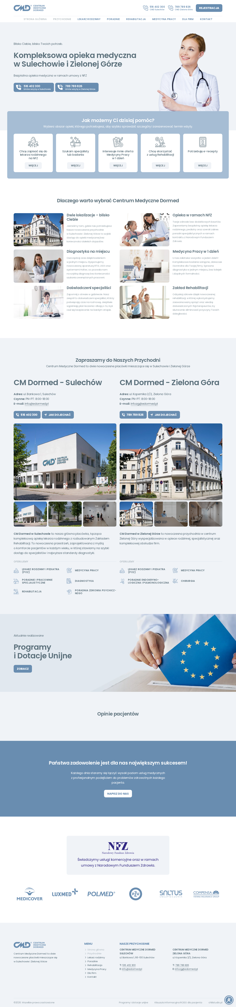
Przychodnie (62, 19)
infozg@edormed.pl (144, 404)
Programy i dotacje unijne (133, 1002)
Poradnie (113, 19)
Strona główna (35, 19)
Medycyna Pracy (164, 19)
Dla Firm (187, 19)
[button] (17, 461)
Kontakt (206, 19)
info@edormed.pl (37, 404)
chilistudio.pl (215, 1002)
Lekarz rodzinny (89, 19)
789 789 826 (183, 6)
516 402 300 (157, 6)
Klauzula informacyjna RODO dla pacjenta (178, 1002)
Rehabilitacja (136, 19)
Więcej (33, 165)
